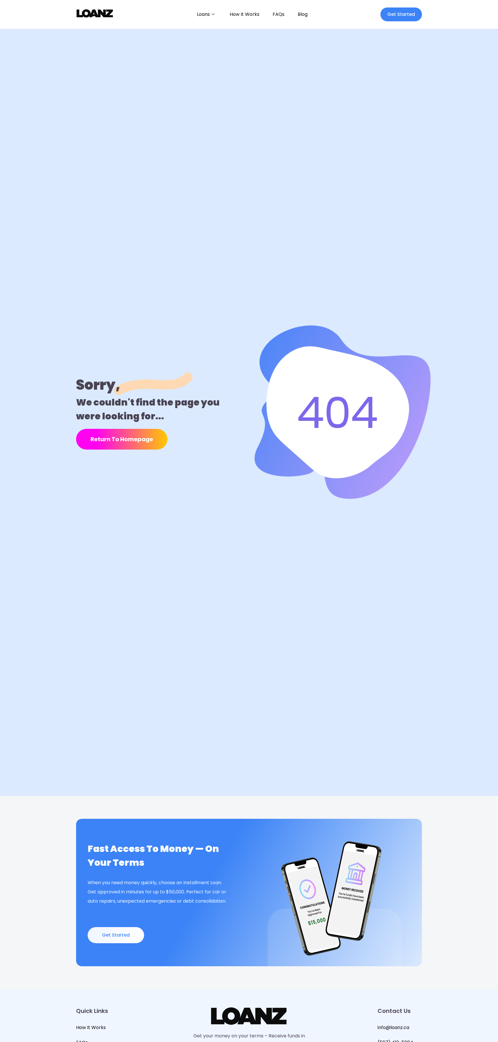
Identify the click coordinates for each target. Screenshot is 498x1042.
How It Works (244, 14)
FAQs (278, 14)
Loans (203, 14)
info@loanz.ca (393, 1027)
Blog (303, 14)
